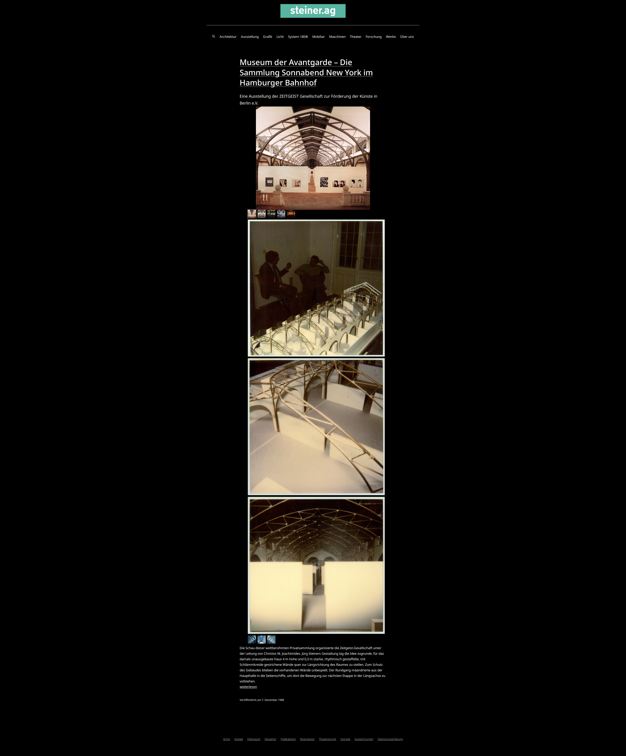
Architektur (228, 36)
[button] (213, 37)
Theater (355, 36)
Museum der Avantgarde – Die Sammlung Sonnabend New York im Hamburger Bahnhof (306, 72)
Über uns (407, 36)
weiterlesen (248, 687)
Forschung (374, 36)
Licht (280, 36)
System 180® (298, 36)
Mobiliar (318, 36)
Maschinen (337, 36)
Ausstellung (250, 36)
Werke (391, 36)
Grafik (267, 36)
